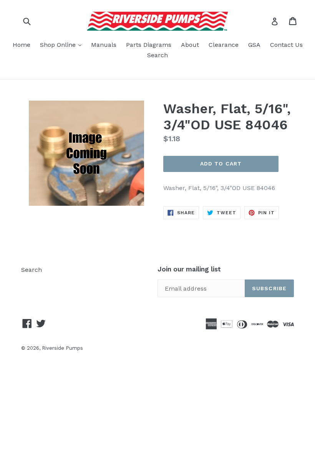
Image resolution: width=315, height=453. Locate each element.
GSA (254, 44)
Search (157, 55)
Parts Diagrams (148, 44)
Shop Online (62, 44)
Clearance (224, 44)
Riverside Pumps (62, 348)
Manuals (103, 44)
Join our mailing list (189, 269)
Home (21, 44)
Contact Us (286, 44)
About (190, 44)
